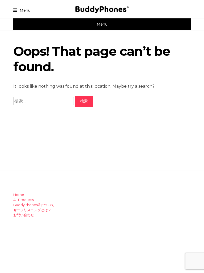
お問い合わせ (23, 215)
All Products (23, 200)
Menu (25, 10)
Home (18, 195)
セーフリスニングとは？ (32, 210)
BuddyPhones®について (33, 205)
